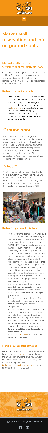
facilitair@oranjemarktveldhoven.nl (17, 365)
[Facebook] (20, 428)
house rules (16, 108)
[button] (24, 19)
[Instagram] (27, 428)
